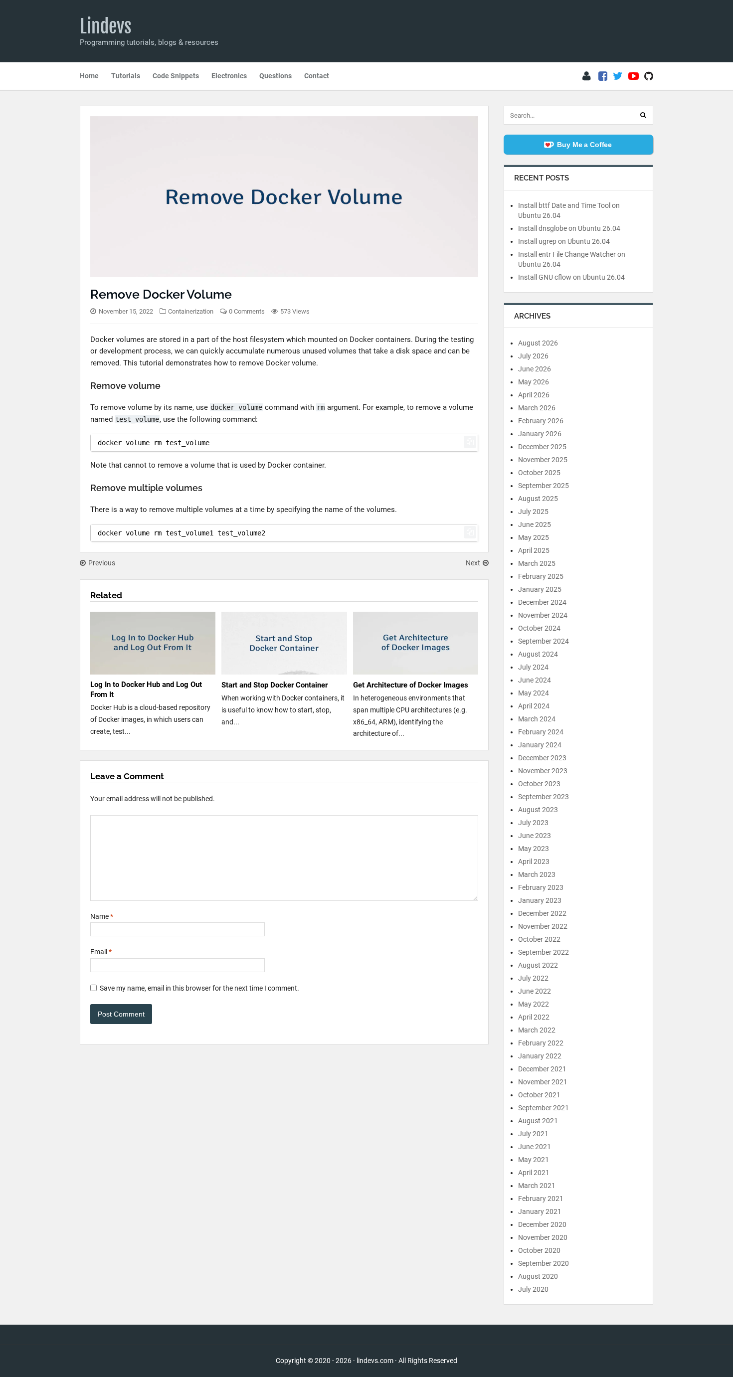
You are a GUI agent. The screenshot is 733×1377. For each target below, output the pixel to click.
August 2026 (538, 343)
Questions (275, 76)
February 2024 (540, 732)
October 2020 (539, 1250)
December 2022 (542, 913)
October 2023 (539, 784)
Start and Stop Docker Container (274, 685)
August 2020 (538, 1276)
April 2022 (534, 1017)
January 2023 (539, 900)
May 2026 (533, 382)
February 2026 (540, 421)
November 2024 (542, 615)
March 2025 (536, 563)
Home (89, 76)
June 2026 (534, 369)
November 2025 (542, 460)
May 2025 (533, 537)
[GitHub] (648, 76)
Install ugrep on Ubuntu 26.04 (564, 241)
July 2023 (533, 823)
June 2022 (534, 991)
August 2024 (538, 654)
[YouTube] (633, 76)
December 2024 (542, 602)
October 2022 (539, 939)
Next (473, 563)
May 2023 (533, 849)
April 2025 (534, 550)
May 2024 (533, 693)
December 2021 (542, 1069)
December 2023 (542, 758)
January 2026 (539, 434)
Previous (101, 563)
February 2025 (540, 576)
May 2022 (533, 1004)
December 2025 (542, 447)
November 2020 (542, 1237)
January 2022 (539, 1056)
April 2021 (534, 1173)
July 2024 (533, 667)
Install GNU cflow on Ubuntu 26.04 (571, 277)
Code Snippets (176, 76)
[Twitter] (618, 76)
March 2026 (536, 408)
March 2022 (536, 1030)
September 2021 (543, 1108)
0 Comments (247, 311)
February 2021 (540, 1199)
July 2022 (533, 978)
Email (101, 952)
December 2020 (542, 1224)
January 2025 (539, 589)
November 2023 (542, 771)
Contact (316, 76)
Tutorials (125, 76)
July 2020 (533, 1289)
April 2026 (534, 395)
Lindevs (106, 26)
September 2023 (543, 797)
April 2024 (534, 706)
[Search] (643, 115)
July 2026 (533, 356)
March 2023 (536, 874)
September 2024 (543, 641)
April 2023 (534, 861)
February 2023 (540, 887)
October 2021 (539, 1095)
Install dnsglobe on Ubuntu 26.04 (569, 228)
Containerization (190, 311)
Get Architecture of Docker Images (410, 685)
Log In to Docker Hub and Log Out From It (146, 689)
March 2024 (536, 719)
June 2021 (534, 1147)
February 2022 (540, 1043)
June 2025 (534, 524)
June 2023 (534, 836)
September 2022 (543, 952)
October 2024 (539, 628)
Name (101, 916)
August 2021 (538, 1121)
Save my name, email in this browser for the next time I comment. (199, 988)
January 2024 (539, 745)
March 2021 (536, 1186)
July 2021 (533, 1134)
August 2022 (538, 965)
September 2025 (543, 486)
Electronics (229, 76)
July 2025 (533, 512)
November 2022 (542, 926)
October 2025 (539, 473)
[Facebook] (602, 76)
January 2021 (539, 1211)
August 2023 (538, 810)
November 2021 (542, 1082)
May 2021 (533, 1160)
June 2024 (534, 680)
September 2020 (543, 1263)
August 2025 (538, 499)
